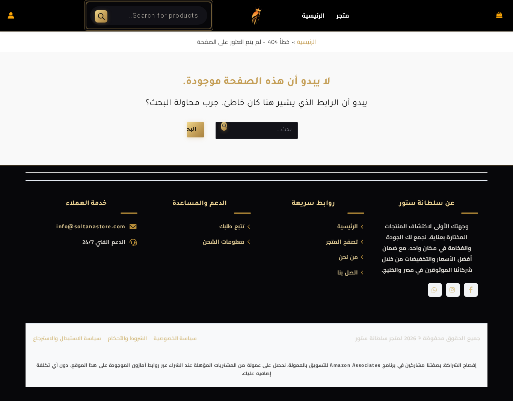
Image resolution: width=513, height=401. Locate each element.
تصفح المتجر (342, 242)
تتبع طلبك (231, 226)
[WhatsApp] (435, 290)
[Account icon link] (11, 15)
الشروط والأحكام (127, 338)
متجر (342, 15)
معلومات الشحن (223, 242)
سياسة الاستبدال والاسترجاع (67, 338)
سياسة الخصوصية (175, 338)
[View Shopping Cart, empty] (499, 15)
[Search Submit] (224, 126)
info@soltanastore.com (90, 226)
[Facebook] (471, 290)
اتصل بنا (347, 272)
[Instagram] (453, 290)
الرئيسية (313, 15)
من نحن (348, 257)
